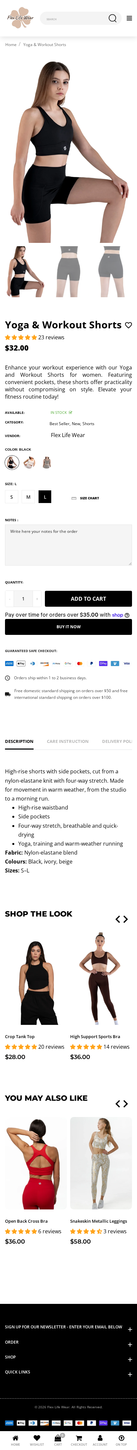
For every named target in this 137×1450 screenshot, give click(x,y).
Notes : (11, 520)
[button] (21, 337)
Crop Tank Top (20, 1036)
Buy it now (69, 626)
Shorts (88, 423)
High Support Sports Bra (95, 1036)
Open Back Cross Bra (26, 1221)
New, (76, 423)
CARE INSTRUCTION (68, 741)
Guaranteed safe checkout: (31, 650)
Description (19, 741)
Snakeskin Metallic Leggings (98, 1221)
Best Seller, (60, 423)
